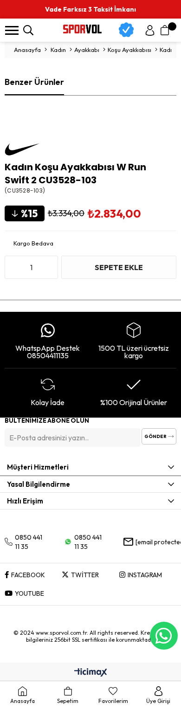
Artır (48, 267)
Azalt (14, 267)
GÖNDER (155, 436)
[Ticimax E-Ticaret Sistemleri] (90, 672)
